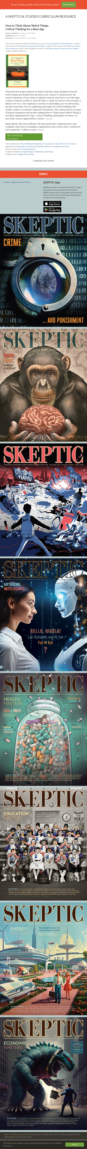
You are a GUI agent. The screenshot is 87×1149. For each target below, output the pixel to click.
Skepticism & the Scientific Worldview (32, 46)
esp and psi (48, 144)
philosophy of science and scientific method (33, 146)
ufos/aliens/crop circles (60, 146)
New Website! (69, 5)
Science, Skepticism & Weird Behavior (60, 44)
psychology (49, 152)
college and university (25, 154)
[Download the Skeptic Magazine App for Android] (52, 212)
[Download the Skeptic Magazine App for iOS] (52, 205)
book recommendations (26, 149)
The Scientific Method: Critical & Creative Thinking (61, 48)
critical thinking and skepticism (31, 144)
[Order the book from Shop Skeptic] (17, 71)
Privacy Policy (27, 1137)
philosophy (39, 152)
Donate (43, 174)
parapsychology (27, 152)
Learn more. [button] (7, 1146)
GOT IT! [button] (75, 1144)
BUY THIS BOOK (14, 137)
